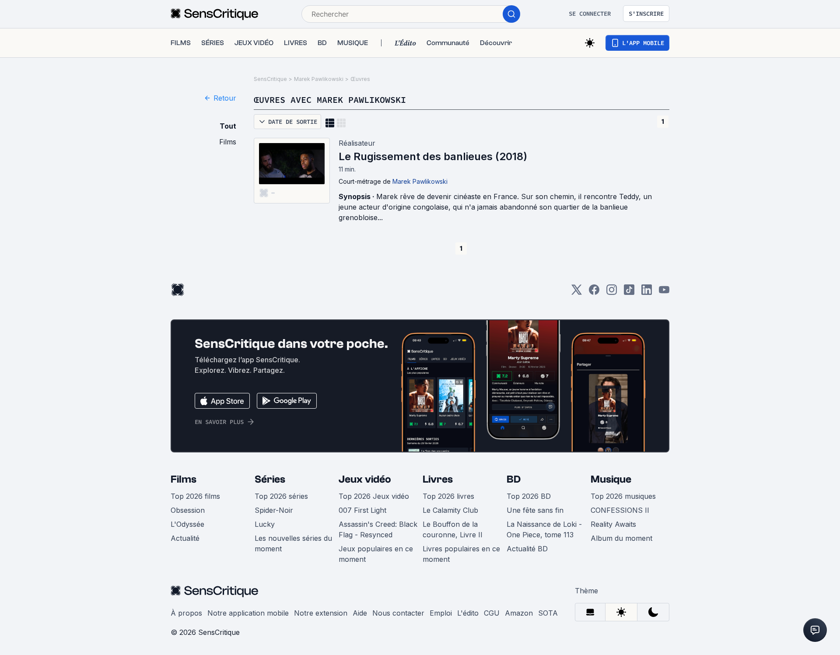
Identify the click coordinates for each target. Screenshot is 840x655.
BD (514, 479)
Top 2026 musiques (623, 496)
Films (183, 479)
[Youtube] (664, 292)
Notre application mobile (248, 613)
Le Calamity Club (450, 510)
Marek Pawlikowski (318, 79)
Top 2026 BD (529, 496)
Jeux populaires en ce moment (376, 554)
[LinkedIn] (646, 292)
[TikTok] (629, 292)
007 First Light (362, 510)
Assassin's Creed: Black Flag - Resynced (378, 529)
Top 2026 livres (448, 496)
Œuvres (360, 79)
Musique (611, 479)
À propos (186, 613)
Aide (360, 613)
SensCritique (270, 79)
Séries (270, 479)
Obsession (188, 510)
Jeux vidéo (365, 479)
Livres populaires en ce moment (461, 554)
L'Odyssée (187, 524)
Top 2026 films (195, 496)
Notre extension (320, 613)
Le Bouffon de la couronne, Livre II (453, 529)
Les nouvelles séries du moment (293, 543)
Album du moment (621, 538)
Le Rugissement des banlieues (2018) (433, 156)
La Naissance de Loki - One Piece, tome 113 (544, 529)
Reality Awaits (613, 524)
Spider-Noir (274, 510)
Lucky (265, 524)
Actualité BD (527, 548)
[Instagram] (611, 292)
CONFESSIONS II (620, 510)
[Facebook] (594, 292)
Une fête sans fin (535, 510)
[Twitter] (576, 292)
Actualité (185, 538)
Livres (438, 479)
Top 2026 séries (281, 496)
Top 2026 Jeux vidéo (374, 496)
